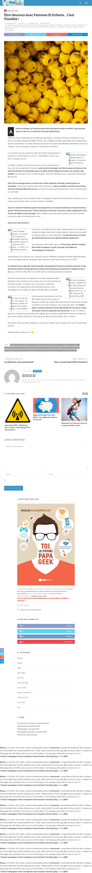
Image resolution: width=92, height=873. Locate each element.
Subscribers (68, 642)
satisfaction (9, 28)
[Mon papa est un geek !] (13, 3)
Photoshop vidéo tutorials (27, 735)
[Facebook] (27, 375)
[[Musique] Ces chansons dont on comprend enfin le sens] (74, 409)
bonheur (11, 25)
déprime (52, 25)
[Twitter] (30, 375)
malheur (8, 27)
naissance (61, 27)
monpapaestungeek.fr (47, 27)
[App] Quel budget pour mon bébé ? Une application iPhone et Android (45, 417)
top (18, 707)
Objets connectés (24, 692)
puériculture (78, 27)
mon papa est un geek (30, 27)
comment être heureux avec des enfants (31, 25)
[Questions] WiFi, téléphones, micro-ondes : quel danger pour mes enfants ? (17, 427)
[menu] (86, 2)
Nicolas (22, 23)
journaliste (82, 25)
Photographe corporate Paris (28, 729)
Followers (69, 636)
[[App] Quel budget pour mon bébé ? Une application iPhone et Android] (46, 405)
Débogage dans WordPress (11, 753)
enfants (67, 25)
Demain (20, 658)
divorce (60, 25)
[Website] (23, 375)
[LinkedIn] (34, 375)
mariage (17, 27)
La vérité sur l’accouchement (18, 362)
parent (69, 27)
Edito (19, 668)
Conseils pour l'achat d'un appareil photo (33, 723)
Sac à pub (21, 702)
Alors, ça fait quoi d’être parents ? (71, 362)
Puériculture (11, 23)
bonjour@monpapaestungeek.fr (31, 609)
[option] (18, 414)
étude (74, 25)
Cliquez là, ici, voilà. (39, 596)
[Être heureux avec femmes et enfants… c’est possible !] (46, 82)
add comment (45, 23)
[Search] (80, 3)
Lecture (20, 678)
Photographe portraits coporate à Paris (32, 732)
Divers (19, 663)
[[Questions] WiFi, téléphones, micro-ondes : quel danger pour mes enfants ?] (18, 410)
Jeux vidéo (21, 673)
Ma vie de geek (22, 683)
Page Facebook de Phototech (28, 726)
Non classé (21, 688)
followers (69, 626)
